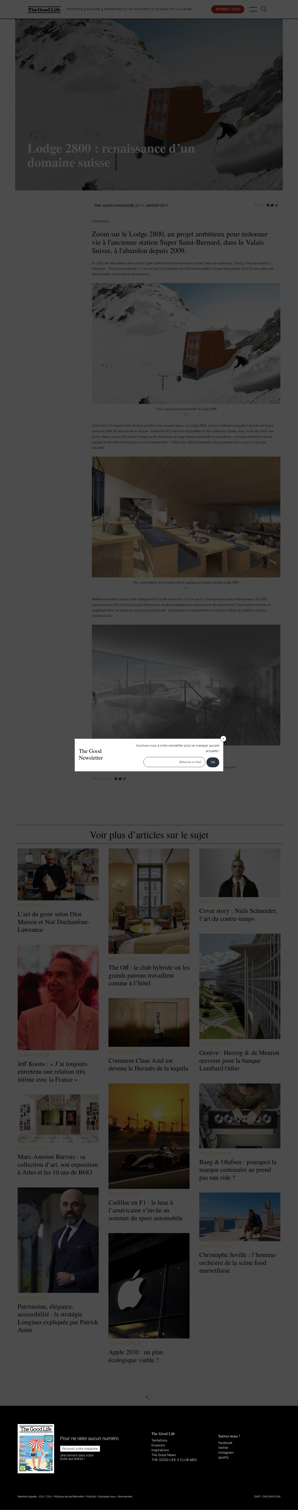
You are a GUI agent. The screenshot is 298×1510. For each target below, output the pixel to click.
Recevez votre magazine (80, 1449)
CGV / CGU (45, 1496)
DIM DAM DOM (271, 1496)
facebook (225, 1443)
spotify (223, 1457)
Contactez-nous (107, 1496)
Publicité (91, 1496)
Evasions (158, 1445)
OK (213, 762)
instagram (226, 1452)
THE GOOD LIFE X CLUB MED (174, 1460)
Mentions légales (27, 1496)
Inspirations (160, 1450)
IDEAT (257, 1496)
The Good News (163, 1455)
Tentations (159, 1440)
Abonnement (125, 1496)
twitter (223, 1448)
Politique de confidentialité (69, 1496)
